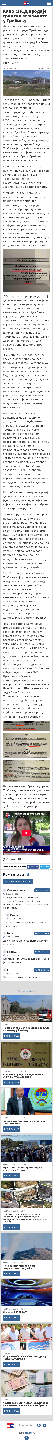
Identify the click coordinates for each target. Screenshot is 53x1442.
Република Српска (27, 991)
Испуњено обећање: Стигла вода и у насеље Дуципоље (24, 1357)
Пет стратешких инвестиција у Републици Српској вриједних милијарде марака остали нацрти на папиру (25, 1217)
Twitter (46, 867)
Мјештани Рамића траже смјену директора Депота (22, 1169)
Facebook (33, 867)
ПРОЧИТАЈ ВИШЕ (11, 1036)
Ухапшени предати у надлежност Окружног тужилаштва (23, 1076)
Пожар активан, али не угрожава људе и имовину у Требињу (26, 1029)
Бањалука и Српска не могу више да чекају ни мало (24, 1122)
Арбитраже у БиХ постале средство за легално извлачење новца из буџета (25, 1404)
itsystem (29, 1432)
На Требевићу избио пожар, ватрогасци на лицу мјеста (19, 1267)
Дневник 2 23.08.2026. (15, 1312)
